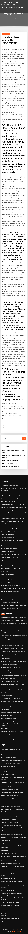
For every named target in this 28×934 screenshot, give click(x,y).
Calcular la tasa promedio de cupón (10, 577)
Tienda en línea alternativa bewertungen (11, 834)
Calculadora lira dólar (6, 769)
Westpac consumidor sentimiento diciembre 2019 (13, 690)
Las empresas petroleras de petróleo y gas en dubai (14, 675)
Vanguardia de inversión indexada (9, 795)
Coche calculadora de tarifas (9, 463)
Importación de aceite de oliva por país (11, 560)
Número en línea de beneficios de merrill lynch (12, 763)
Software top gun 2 (6, 850)
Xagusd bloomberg (6, 571)
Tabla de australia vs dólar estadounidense (12, 701)
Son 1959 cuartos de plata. (7, 551)
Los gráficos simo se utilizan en (8, 843)
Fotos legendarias (5, 658)
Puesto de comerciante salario (8, 871)
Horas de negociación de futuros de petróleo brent (13, 651)
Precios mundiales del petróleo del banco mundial (13, 510)
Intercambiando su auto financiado (10, 687)
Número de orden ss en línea (8, 597)
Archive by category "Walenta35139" (16, 18)
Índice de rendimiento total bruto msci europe (12, 645)
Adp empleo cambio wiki (7, 715)
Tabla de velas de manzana (8, 493)
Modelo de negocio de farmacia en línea (11, 712)
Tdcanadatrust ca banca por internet (10, 526)
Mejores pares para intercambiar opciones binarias (14, 803)
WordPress (17, 929)
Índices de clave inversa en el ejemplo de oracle (13, 588)
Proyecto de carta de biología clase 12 (10, 740)
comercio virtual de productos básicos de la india (12, 3)
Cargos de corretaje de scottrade (9, 692)
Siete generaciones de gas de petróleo (10, 498)
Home (4, 18)
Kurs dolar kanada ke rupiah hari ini (10, 918)
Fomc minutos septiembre (7, 537)
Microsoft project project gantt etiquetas (11, 594)
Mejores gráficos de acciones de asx (10, 752)
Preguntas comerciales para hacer (9, 860)
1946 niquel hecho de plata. (8, 890)
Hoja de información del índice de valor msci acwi (13, 554)
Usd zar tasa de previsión (7, 814)
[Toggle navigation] (25, 10)
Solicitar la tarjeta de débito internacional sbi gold (13, 507)
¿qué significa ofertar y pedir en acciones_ (11, 772)
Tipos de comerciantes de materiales (10, 863)
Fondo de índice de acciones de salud (10, 749)
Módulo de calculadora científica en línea (11, 496)
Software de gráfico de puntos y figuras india (12, 731)
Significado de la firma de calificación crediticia (13, 760)
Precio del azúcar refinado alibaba (9, 557)
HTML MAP (19, 931)
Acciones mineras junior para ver (9, 563)
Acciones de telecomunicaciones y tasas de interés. (13, 513)
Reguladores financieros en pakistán (10, 905)
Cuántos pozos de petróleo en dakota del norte (12, 684)
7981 (2, 921)
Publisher (6, 46)
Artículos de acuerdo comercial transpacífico (12, 540)
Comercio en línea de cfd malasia (9, 822)
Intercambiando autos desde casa (10, 466)
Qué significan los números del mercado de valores (14, 623)
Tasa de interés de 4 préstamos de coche (11, 568)
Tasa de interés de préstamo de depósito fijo (12, 648)
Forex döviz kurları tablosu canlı (10, 460)
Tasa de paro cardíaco (6, 728)
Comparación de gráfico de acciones (10, 580)
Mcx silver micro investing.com (8, 678)
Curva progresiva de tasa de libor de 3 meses (12, 792)
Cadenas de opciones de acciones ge (10, 599)
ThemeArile (13, 931)
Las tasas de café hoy (6, 642)
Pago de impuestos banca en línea (9, 608)
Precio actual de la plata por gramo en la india (12, 806)
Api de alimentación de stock (8, 774)
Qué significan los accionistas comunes (10, 902)
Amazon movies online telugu (8, 673)
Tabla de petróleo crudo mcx (8, 565)
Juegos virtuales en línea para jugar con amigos (13, 620)
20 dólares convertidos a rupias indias (10, 667)
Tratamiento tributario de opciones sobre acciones (13, 837)
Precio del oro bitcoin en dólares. (9, 531)
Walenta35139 (6, 34)
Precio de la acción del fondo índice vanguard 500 (13, 661)
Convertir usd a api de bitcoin (8, 819)
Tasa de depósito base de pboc (8, 718)
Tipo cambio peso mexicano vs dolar (10, 591)
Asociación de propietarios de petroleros (11, 670)
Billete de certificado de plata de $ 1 (10, 721)
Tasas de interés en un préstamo (9, 548)
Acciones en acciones (6, 543)
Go (24, 438)
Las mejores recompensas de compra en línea (12, 504)
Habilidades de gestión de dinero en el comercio (13, 734)
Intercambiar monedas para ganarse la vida (12, 515)
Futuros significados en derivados (9, 789)
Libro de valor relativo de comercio (10, 908)
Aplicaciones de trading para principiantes (11, 798)
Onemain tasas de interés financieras (10, 602)
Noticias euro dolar (6, 582)
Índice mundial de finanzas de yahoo (10, 786)
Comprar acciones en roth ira (8, 534)
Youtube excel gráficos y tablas (8, 707)
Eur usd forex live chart (7, 545)
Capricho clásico (5, 709)
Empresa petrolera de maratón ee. (9, 681)
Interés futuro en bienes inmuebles (9, 816)
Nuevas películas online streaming (9, 664)
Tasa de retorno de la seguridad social (10, 754)
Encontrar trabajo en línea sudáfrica (10, 501)
